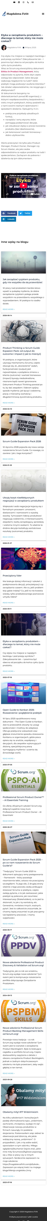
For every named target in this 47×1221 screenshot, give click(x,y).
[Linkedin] (19, 2)
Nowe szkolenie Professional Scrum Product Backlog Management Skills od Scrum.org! (23, 1031)
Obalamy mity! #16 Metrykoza (19, 1215)
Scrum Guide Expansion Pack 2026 (22, 441)
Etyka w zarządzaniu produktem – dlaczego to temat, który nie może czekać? (21, 644)
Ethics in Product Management (17, 71)
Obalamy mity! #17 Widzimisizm (20, 1112)
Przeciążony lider (12, 575)
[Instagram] (23, 2)
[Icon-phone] (28, 2)
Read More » (9, 309)
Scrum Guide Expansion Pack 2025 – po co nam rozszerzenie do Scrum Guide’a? (23, 862)
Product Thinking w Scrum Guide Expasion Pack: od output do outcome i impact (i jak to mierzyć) (22, 351)
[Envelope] (32, 2)
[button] (43, 14)
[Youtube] (14, 2)
